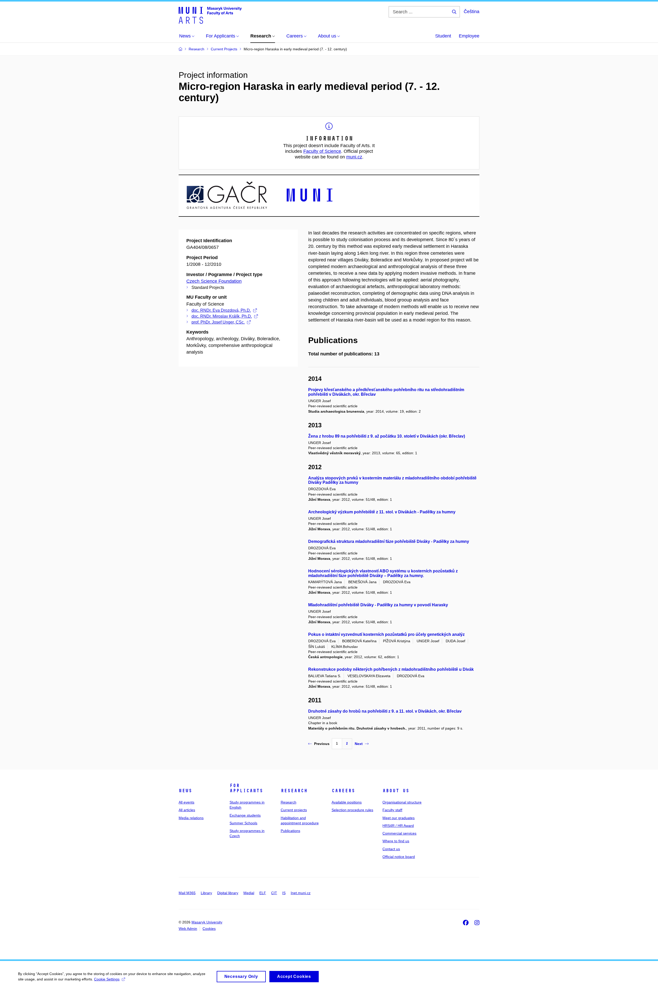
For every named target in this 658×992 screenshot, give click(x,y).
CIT (274, 893)
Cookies (209, 929)
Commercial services (399, 833)
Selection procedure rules (352, 810)
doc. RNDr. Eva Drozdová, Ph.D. (221, 310)
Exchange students (245, 815)
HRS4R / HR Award (398, 826)
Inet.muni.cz (300, 893)
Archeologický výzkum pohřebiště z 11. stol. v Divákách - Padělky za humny (381, 512)
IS (284, 893)
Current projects (294, 810)
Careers (343, 790)
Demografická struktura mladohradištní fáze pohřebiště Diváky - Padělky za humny (388, 541)
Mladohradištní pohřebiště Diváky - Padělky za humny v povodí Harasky (378, 605)
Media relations (191, 818)
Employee (469, 36)
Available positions (347, 802)
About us (395, 790)
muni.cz (354, 156)
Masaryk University (206, 922)
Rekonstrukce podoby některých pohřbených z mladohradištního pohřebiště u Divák (391, 669)
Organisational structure (402, 802)
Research (294, 790)
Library (206, 893)
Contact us (391, 849)
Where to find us (395, 841)
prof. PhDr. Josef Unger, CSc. (218, 322)
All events (186, 802)
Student (443, 36)
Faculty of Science (322, 151)
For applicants (246, 788)
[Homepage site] (210, 15)
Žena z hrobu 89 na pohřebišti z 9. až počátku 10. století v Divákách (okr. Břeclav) (386, 436)
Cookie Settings (107, 979)
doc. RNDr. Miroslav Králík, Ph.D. (221, 316)
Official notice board (398, 857)
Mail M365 (187, 893)
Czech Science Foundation (214, 281)
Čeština (471, 11)
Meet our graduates (398, 818)
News (185, 790)
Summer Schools (243, 823)
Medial (248, 893)
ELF (262, 893)
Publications (290, 831)
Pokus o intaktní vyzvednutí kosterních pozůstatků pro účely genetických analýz (386, 634)
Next (359, 744)
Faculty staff (392, 810)
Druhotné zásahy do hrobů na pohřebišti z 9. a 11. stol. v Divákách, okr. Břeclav (385, 711)
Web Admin (188, 929)
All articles (187, 810)
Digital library (227, 893)
